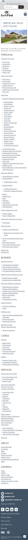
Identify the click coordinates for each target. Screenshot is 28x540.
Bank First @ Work (6, 325)
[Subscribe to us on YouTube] (8, 510)
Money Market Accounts (9, 210)
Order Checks (5, 414)
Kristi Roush (7, 129)
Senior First (6, 66)
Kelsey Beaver (8, 102)
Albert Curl (7, 108)
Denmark (6, 400)
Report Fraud (7, 381)
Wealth (3, 473)
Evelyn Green (8, 112)
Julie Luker (7, 121)
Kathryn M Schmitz (10, 131)
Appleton (6, 394)
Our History (4, 449)
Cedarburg (6, 398)
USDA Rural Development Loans (13, 163)
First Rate (5, 68)
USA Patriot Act (6, 479)
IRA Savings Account (9, 87)
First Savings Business (9, 306)
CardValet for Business (10, 362)
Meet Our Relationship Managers (13, 98)
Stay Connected (6, 422)
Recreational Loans (9, 242)
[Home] (7, 13)
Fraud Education (8, 379)
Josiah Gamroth (9, 110)
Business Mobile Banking (10, 293)
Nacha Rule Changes (10, 299)
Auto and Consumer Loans (11, 245)
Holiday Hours (5, 457)
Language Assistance (8, 385)
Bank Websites (18, 536)
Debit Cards (6, 343)
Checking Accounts (7, 59)
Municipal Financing (9, 321)
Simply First (6, 62)
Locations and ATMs (7, 389)
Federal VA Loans (8, 159)
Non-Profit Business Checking (12, 271)
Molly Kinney (8, 116)
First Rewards (7, 70)
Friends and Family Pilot (10, 205)
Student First (6, 64)
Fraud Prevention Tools (10, 377)
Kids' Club (6, 92)
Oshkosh (5, 407)
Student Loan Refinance (10, 229)
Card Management (9, 351)
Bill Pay (5, 194)
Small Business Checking (10, 265)
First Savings (6, 79)
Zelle (4, 198)
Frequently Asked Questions (13, 191)
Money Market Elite (9, 216)
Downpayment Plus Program (12, 151)
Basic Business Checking (10, 267)
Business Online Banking (10, 289)
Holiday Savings (8, 85)
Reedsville (6, 409)
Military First (6, 72)
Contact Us (4, 483)
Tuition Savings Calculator (11, 434)
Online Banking (7, 178)
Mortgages (4, 95)
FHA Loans (6, 161)
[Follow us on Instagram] (16, 510)
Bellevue (5, 396)
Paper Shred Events (7, 420)
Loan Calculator (8, 428)
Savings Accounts (7, 76)
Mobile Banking (8, 185)
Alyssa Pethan (8, 133)
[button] (25, 536)
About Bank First (6, 447)
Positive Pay (6, 297)
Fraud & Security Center (9, 374)
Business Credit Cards (10, 360)
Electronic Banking (7, 173)
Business (3, 357)
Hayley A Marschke (10, 123)
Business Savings (6, 303)
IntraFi (4, 308)
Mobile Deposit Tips (10, 189)
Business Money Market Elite (12, 280)
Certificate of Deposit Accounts (11, 219)
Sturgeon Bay (7, 411)
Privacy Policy (5, 475)
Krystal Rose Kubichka (11, 145)
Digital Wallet (7, 349)
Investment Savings (9, 83)
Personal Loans (6, 226)
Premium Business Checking (12, 269)
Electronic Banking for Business (11, 283)
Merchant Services (9, 330)
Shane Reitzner (9, 127)
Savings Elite (6, 81)
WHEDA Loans (7, 165)
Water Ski (4, 438)
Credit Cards (7, 345)
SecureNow (6, 202)
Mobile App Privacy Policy (9, 481)
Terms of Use (5, 521)
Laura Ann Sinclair (10, 135)
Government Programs (10, 153)
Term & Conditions (7, 477)
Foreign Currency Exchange (10, 416)
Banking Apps (10, 496)
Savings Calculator (9, 432)
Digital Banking (7, 207)
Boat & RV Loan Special (10, 247)
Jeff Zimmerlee (9, 143)
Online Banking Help (10, 182)
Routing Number (6, 455)
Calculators (5, 425)
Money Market (7, 214)
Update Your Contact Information (14, 291)
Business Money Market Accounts (12, 274)
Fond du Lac (7, 402)
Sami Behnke (8, 104)
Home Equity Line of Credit (11, 155)
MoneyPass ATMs (8, 353)
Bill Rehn (6, 125)
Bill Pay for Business (9, 295)
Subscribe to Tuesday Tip (13, 500)
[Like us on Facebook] (3, 510)
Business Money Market (10, 278)
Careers (3, 453)
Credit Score (7, 196)
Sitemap (4, 528)
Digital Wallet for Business (11, 364)
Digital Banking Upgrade (11, 176)
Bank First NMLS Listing (10, 157)
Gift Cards (6, 347)
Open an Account (7, 387)
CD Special (6, 222)
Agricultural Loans (8, 319)
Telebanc (6, 200)
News (3, 461)
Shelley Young (8, 141)
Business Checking (7, 261)
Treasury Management (8, 327)
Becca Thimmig (9, 137)
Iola (4, 405)
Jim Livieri (7, 118)
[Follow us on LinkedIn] (12, 510)
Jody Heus (7, 114)
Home (3, 471)
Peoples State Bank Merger (10, 459)
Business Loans (5, 312)
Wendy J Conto (9, 106)
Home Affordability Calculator (12, 430)
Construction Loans (9, 149)
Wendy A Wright (9, 139)
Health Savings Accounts (11, 90)
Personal (4, 340)
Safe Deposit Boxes (7, 418)
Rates (3, 451)
